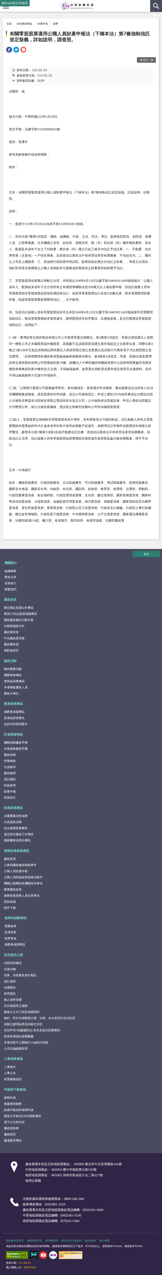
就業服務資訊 (13, 1079)
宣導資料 (10, 932)
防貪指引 (10, 797)
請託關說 (10, 779)
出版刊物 (10, 969)
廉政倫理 (10, 773)
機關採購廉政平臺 (16, 742)
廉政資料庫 (11, 1128)
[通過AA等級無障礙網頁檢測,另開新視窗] (17, 1256)
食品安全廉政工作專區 (19, 834)
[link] (9, 50)
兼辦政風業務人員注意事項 (22, 895)
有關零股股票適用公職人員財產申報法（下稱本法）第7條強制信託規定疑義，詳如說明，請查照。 (80, 37)
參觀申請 (10, 1097)
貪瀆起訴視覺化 (14, 718)
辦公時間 (104, 1241)
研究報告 (10, 993)
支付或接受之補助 (16, 1005)
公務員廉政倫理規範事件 (20, 865)
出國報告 (10, 987)
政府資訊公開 (13, 955)
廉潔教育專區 (13, 1140)
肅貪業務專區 (13, 703)
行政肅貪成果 (13, 822)
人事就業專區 (13, 1058)
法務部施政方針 (14, 626)
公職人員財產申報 (16, 871)
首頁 (9, 24)
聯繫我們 (10, 589)
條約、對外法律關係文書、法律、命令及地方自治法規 (39, 1018)
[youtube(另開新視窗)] (43, 1256)
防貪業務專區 (24, 24)
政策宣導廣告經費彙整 (19, 1036)
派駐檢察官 (11, 650)
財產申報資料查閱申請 (19, 1110)
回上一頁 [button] (148, 60)
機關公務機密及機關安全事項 (23, 883)
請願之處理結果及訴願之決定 (23, 1024)
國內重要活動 (13, 669)
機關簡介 (11, 563)
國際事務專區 (13, 675)
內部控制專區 (13, 963)
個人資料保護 (13, 999)
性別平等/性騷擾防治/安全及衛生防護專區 (32, 1030)
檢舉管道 (10, 938)
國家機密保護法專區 (17, 840)
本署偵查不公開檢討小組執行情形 (26, 1042)
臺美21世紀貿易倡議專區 (20, 613)
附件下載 (10, 907)
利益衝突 (10, 785)
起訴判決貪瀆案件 (16, 724)
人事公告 (10, 1073)
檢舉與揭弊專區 (16, 918)
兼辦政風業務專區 (16, 850)
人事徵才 (10, 1067)
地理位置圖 (33, 1180)
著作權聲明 (51, 1241)
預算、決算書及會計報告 (20, 975)
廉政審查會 (11, 644)
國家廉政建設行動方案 (19, 620)
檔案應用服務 (13, 1103)
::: (2, 17)
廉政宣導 (10, 859)
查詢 (156, 6)
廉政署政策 (11, 632)
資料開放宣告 (34, 1241)
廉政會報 (10, 754)
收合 (146, 554)
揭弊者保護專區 (14, 711)
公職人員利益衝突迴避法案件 (23, 877)
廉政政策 (10, 599)
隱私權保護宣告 (15, 1241)
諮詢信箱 (10, 901)
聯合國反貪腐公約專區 (19, 607)
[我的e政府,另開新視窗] (34, 1256)
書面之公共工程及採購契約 (22, 1012)
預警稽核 (10, 761)
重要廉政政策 (13, 889)
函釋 (55, 24)
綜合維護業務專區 (16, 828)
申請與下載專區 (15, 1089)
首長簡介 (10, 583)
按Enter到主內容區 (15, 3)
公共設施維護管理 (16, 1048)
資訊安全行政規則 (71, 1241)
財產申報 (43, 24)
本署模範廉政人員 (16, 687)
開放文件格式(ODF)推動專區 (22, 1116)
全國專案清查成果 (16, 816)
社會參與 (10, 767)
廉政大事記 (11, 693)
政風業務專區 (13, 807)
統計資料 (10, 981)
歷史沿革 (10, 577)
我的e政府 (90, 1241)
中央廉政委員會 (14, 638)
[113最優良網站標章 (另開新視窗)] (70, 1256)
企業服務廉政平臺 (16, 748)
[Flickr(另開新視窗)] (53, 1256)
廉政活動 (10, 661)
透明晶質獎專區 (14, 681)
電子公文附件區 (14, 1122)
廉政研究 (10, 1134)
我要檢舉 (10, 926)
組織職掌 (10, 571)
